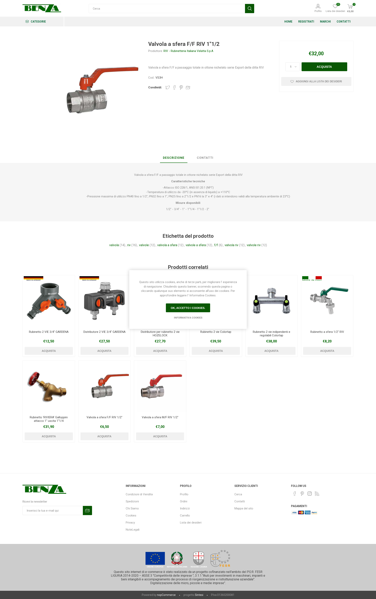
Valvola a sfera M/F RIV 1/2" (160, 417)
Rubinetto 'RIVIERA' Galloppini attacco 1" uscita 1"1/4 (49, 419)
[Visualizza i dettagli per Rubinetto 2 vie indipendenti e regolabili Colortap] (271, 301)
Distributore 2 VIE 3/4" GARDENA (104, 332)
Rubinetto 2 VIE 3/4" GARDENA (49, 332)
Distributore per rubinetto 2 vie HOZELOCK (160, 333)
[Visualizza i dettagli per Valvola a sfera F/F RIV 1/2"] (104, 386)
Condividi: (155, 87)
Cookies (131, 515)
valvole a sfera (196, 245)
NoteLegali (132, 529)
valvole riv (254, 245)
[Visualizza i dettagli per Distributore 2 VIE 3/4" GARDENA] (104, 301)
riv (129, 245)
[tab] (173, 158)
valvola (114, 245)
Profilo (318, 11)
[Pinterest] (302, 493)
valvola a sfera (167, 245)
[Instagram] (309, 493)
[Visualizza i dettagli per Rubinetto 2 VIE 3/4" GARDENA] (49, 301)
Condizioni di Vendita (139, 494)
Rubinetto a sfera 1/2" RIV (327, 332)
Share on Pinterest (181, 87)
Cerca (238, 494)
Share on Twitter (167, 87)
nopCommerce (166, 594)
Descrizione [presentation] (173, 158)
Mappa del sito (243, 508)
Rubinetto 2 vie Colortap (215, 332)
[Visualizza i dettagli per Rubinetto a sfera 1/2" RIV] (327, 301)
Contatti (239, 501)
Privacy (130, 522)
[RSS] (317, 493)
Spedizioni (132, 501)
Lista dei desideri (191, 522)
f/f (216, 245)
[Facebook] (295, 493)
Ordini (183, 501)
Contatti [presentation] (205, 158)
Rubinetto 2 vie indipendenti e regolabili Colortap (271, 333)
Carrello (185, 515)
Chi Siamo (132, 508)
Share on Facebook (174, 87)
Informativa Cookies (188, 317)
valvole (144, 245)
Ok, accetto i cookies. (188, 307)
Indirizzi (185, 508)
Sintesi (199, 594)
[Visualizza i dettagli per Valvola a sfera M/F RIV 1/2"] (160, 386)
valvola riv (231, 245)
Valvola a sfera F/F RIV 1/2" (104, 417)
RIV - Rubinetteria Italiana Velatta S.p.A (188, 51)
